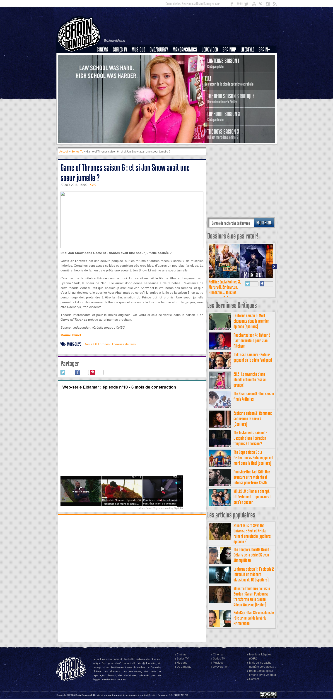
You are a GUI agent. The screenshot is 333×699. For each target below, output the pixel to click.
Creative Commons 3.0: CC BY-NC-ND (168, 695)
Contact (254, 679)
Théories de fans (123, 344)
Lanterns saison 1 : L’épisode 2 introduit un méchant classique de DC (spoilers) (254, 574)
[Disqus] (131, 578)
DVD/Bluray (159, 50)
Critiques (104, 57)
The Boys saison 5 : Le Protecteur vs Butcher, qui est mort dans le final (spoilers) (253, 458)
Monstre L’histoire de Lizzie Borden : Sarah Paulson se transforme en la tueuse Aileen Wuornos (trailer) (252, 596)
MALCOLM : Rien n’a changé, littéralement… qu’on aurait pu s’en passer (253, 497)
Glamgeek (249, 65)
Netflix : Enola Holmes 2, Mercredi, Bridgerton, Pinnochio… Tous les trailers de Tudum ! (225, 289)
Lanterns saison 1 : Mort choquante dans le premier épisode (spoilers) (251, 321)
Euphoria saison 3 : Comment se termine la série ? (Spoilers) (253, 419)
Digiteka (178, 508)
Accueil (63, 151)
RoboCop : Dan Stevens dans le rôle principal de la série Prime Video (254, 618)
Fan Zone (266, 57)
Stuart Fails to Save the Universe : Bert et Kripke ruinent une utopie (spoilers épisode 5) (252, 533)
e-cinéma (104, 72)
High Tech (249, 72)
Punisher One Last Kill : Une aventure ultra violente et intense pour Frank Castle (252, 477)
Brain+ (264, 50)
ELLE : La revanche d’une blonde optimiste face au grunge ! (250, 380)
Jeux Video (210, 50)
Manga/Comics (185, 50)
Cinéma (102, 50)
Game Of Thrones (97, 344)
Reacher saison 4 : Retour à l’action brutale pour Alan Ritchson (252, 340)
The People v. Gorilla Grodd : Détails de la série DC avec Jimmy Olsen (252, 555)
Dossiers (104, 65)
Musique (138, 50)
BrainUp (229, 50)
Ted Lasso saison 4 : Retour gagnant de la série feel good (253, 357)
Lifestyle (247, 50)
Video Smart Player (149, 508)
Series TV (120, 50)
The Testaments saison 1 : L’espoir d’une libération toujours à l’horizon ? (250, 438)
